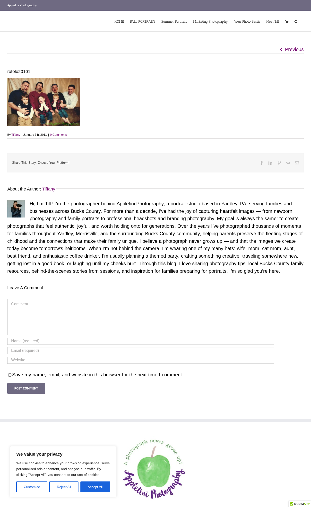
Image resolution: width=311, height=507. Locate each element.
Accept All (95, 487)
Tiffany (15, 134)
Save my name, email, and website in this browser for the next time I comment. (97, 374)
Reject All (64, 487)
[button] (296, 21)
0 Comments (58, 134)
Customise (32, 487)
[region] (63, 471)
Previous (294, 49)
